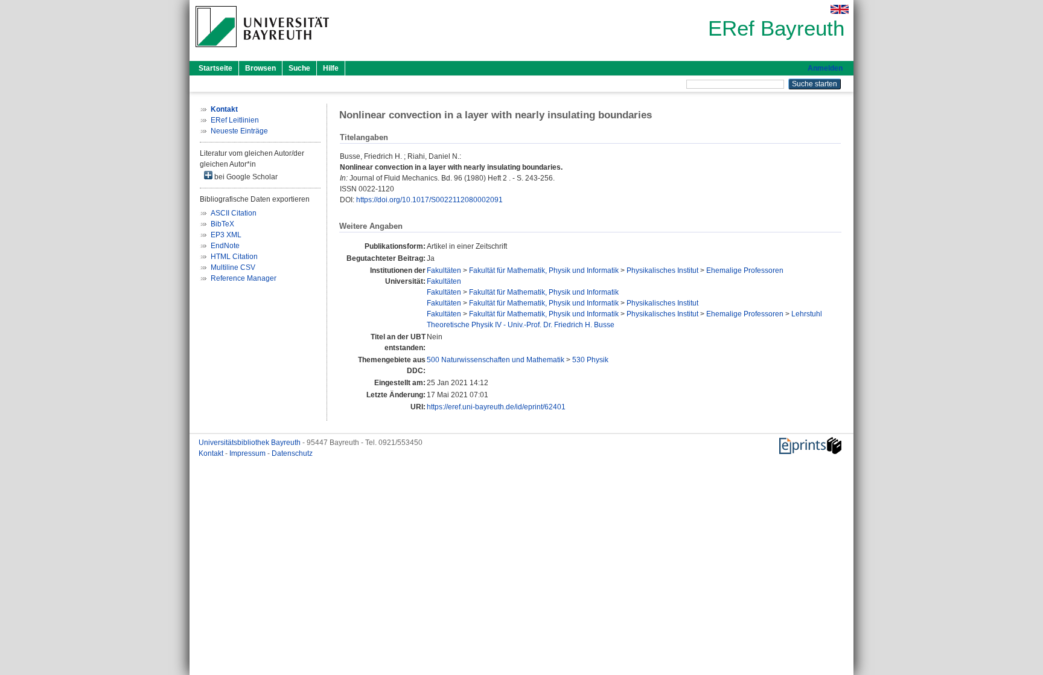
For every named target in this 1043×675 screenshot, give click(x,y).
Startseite (215, 68)
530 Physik (590, 360)
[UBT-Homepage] (262, 50)
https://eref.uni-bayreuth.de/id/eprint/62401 (496, 407)
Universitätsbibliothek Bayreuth (250, 442)
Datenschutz (292, 453)
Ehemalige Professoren (744, 270)
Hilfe (331, 68)
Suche (299, 68)
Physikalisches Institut (662, 270)
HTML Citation (234, 256)
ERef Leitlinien (235, 120)
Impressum (248, 453)
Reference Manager (243, 278)
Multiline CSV (233, 267)
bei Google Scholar (245, 177)
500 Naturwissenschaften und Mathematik (495, 360)
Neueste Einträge (239, 131)
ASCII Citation (234, 213)
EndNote (225, 246)
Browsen (260, 68)
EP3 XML (226, 235)
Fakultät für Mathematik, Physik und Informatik (544, 270)
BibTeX (222, 224)
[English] (840, 9)
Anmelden (825, 68)
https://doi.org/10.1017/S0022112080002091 (429, 200)
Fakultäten (444, 270)
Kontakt (212, 453)
